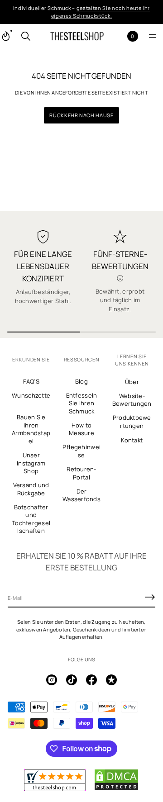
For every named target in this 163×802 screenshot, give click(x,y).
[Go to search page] (26, 36)
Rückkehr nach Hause (81, 115)
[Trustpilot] (111, 680)
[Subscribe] (149, 597)
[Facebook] (91, 680)
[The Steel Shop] (77, 36)
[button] (26, 36)
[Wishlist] (118, 36)
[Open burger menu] (152, 36)
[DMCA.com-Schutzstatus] (116, 789)
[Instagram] (52, 680)
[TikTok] (72, 680)
